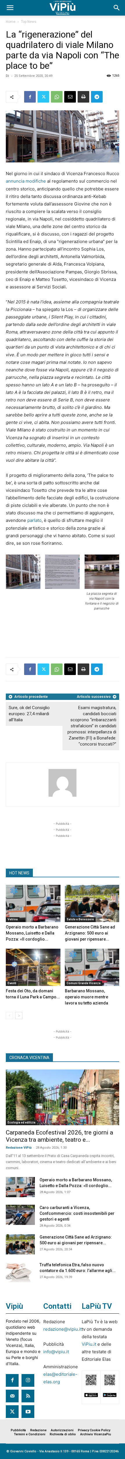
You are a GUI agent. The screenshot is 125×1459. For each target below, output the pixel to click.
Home (10, 22)
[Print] (83, 97)
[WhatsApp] (57, 97)
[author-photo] (62, 796)
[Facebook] (30, 97)
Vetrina (13, 919)
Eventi (12, 983)
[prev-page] (9, 1015)
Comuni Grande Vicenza (84, 983)
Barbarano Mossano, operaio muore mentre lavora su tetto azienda (86, 997)
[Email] (70, 97)
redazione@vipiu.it (62, 1329)
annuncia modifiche (26, 181)
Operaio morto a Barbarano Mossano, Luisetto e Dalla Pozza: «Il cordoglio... (32, 933)
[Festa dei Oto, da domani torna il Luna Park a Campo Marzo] (33, 967)
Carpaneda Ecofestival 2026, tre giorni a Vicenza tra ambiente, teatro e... (59, 1136)
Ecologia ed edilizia (21, 1122)
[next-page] (18, 1015)
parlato (34, 520)
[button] (10, 8)
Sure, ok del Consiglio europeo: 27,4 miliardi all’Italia (29, 713)
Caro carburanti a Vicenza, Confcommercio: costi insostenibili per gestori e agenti (77, 1213)
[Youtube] (28, 1411)
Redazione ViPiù (19, 1148)
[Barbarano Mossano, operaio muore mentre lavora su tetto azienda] (92, 967)
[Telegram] (97, 97)
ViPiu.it (89, 1344)
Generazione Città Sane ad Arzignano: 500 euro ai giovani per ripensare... (90, 933)
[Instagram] (28, 1380)
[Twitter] (43, 97)
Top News (28, 22)
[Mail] (12, 1396)
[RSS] (28, 1396)
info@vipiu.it (56, 1351)
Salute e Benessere (80, 919)
